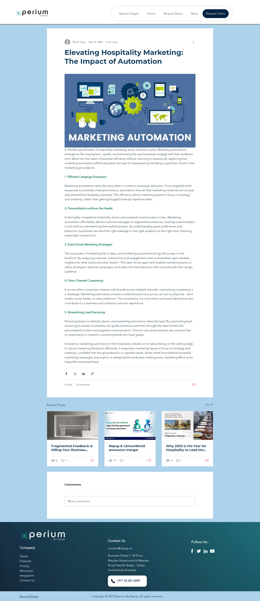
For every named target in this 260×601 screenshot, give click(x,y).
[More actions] (193, 42)
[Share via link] (92, 373)
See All (209, 404)
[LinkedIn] (205, 551)
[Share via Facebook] (66, 373)
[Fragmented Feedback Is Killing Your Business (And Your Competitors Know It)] (72, 425)
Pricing (24, 566)
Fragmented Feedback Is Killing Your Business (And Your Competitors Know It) (72, 448)
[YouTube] (212, 551)
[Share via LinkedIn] (83, 373)
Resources (26, 570)
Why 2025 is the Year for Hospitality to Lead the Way (186, 448)
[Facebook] (192, 551)
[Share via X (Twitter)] (75, 373)
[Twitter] (199, 551)
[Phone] (113, 581)
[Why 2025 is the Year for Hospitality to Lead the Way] (187, 425)
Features (25, 561)
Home (24, 556)
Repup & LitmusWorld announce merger (127, 448)
